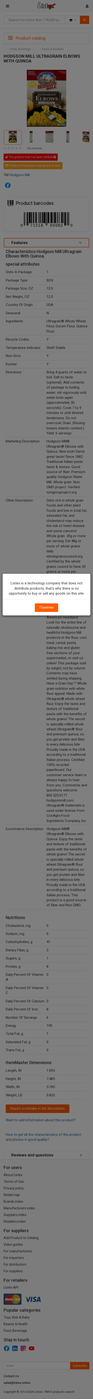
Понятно (46, 607)
